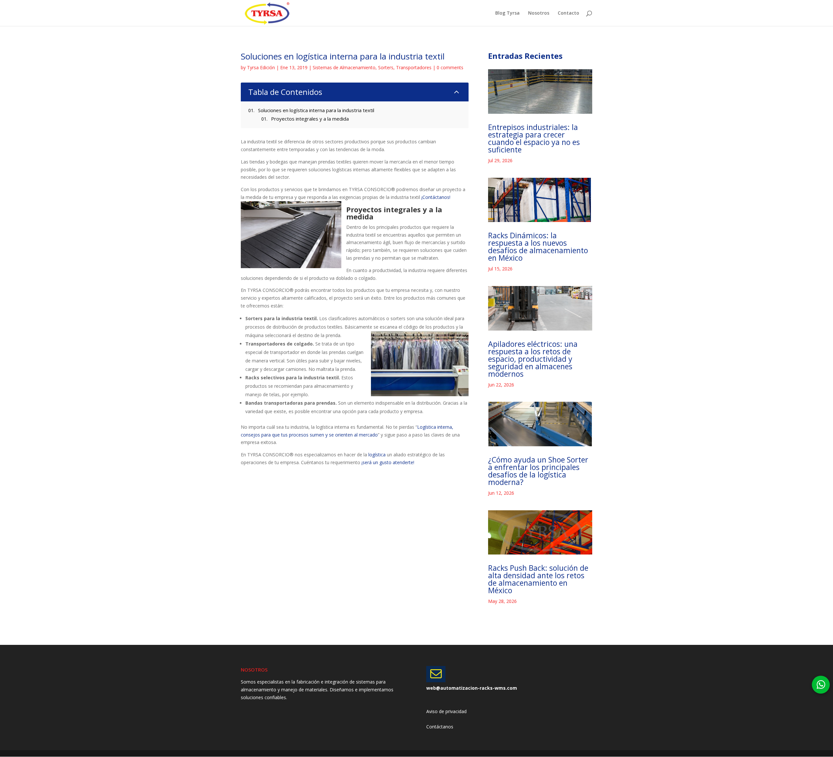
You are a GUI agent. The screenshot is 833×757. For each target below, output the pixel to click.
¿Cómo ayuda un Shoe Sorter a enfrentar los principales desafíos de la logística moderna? (538, 470)
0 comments (450, 67)
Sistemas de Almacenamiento (344, 67)
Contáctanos (439, 727)
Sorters (385, 67)
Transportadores (413, 67)
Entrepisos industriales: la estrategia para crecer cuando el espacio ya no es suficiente (534, 138)
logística (377, 454)
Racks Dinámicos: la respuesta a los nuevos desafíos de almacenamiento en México (538, 246)
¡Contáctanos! (435, 197)
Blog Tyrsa (507, 13)
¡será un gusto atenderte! (388, 462)
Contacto (568, 13)
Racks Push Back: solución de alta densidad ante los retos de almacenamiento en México (538, 579)
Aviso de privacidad (446, 711)
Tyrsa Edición (261, 67)
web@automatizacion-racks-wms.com (471, 688)
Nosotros (538, 13)
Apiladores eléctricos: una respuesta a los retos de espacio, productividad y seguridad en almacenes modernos (533, 359)
